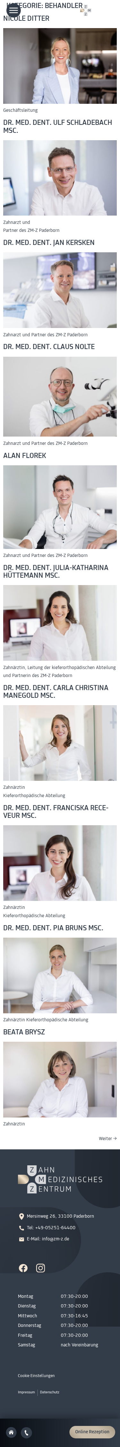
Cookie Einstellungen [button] (36, 1376)
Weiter (108, 1139)
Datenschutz (49, 1392)
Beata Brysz (24, 1032)
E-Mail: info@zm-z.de (48, 1239)
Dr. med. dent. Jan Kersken (49, 243)
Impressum (26, 1392)
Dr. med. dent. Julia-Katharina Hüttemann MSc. (55, 572)
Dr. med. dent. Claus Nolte (49, 347)
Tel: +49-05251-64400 (51, 1228)
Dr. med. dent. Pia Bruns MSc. (53, 928)
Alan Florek (24, 456)
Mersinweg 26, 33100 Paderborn (60, 1216)
